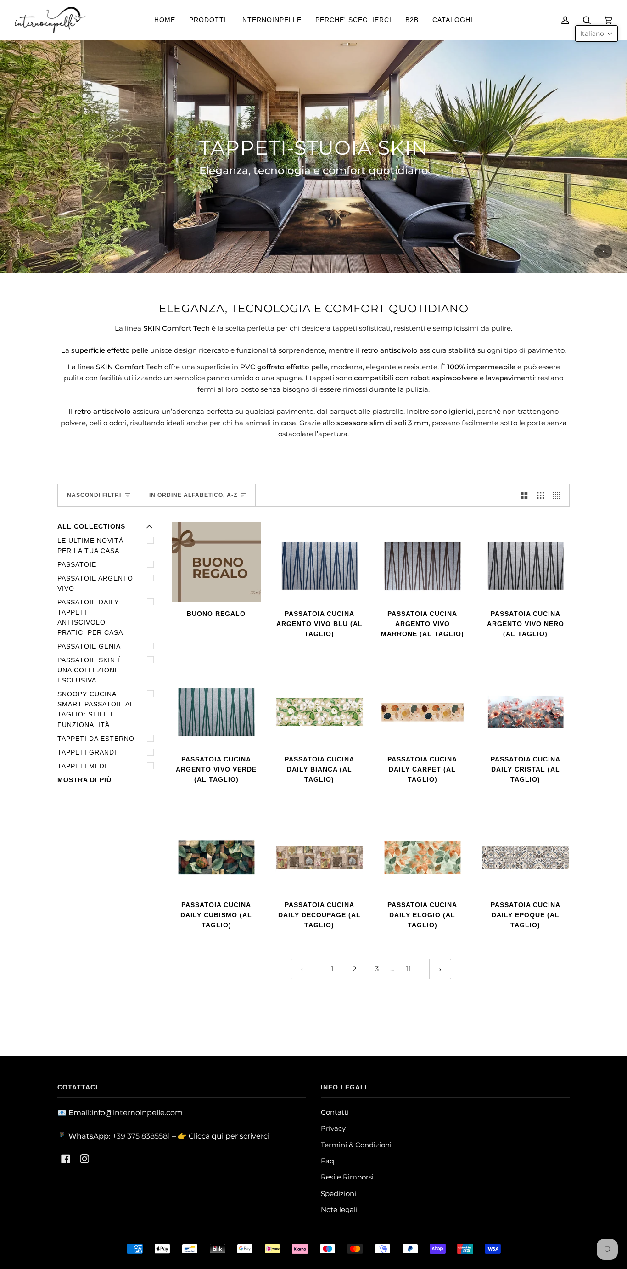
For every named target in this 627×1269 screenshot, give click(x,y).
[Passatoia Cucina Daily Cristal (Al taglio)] (525, 707)
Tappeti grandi (87, 752)
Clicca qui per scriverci (229, 1136)
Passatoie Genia (89, 646)
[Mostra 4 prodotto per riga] (559, 495)
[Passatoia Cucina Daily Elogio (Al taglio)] (422, 853)
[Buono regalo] (216, 561)
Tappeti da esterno (95, 738)
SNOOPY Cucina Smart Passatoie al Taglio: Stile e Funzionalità (95, 709)
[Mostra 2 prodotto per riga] (524, 495)
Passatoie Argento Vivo (95, 583)
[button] (596, 33)
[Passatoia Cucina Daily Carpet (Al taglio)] (422, 707)
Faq (327, 1160)
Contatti (335, 1112)
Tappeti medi (82, 766)
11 (408, 968)
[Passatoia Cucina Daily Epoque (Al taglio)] (525, 853)
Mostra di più (84, 780)
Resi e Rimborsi (347, 1177)
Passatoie (76, 564)
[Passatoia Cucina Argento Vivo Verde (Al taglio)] (216, 707)
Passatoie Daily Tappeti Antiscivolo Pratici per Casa (90, 617)
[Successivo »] (440, 969)
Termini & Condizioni (356, 1144)
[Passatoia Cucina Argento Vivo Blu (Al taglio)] (319, 561)
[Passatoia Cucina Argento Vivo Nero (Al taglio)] (525, 561)
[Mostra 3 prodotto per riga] (540, 495)
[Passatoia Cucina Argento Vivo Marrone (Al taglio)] (422, 561)
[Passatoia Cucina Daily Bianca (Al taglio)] (319, 707)
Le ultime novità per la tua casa (90, 545)
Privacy (333, 1128)
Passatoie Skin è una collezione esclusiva (89, 670)
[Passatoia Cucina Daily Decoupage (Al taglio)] (319, 853)
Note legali (339, 1209)
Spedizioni (338, 1193)
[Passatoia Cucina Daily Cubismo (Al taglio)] (216, 853)
